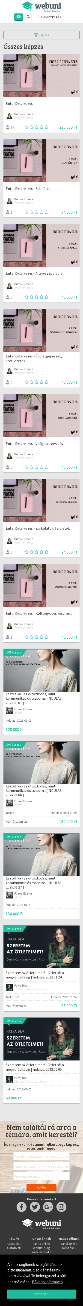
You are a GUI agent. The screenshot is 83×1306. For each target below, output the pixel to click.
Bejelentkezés (49, 17)
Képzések (69, 1248)
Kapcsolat (14, 1244)
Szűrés (43, 35)
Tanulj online (69, 1244)
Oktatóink (14, 1248)
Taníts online (41, 1244)
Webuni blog (41, 1248)
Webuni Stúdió (41, 1252)
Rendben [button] (41, 1294)
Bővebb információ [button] (47, 1282)
